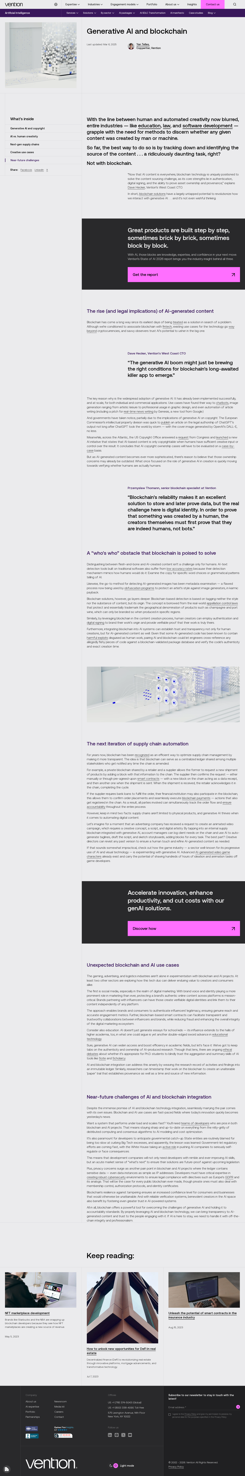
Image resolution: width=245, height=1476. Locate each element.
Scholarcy (119, 1058)
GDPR (229, 1177)
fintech (167, 326)
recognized (142, 755)
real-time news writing (138, 411)
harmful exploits (97, 637)
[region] (43, 144)
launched (222, 437)
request (183, 437)
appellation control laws (222, 603)
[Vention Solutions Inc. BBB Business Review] (37, 1436)
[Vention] (13, 4)
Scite (102, 1058)
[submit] (238, 1407)
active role (169, 1147)
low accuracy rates (180, 568)
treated (178, 322)
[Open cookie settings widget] (7, 1469)
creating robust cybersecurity (106, 1177)
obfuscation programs (139, 588)
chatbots (222, 402)
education (149, 125)
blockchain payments (196, 798)
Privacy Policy (190, 1414)
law (166, 125)
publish (165, 422)
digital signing (95, 622)
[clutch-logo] (63, 1436)
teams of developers (195, 1123)
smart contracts (148, 778)
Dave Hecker (136, 187)
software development (207, 125)
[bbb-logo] (37, 1428)
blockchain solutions (152, 193)
